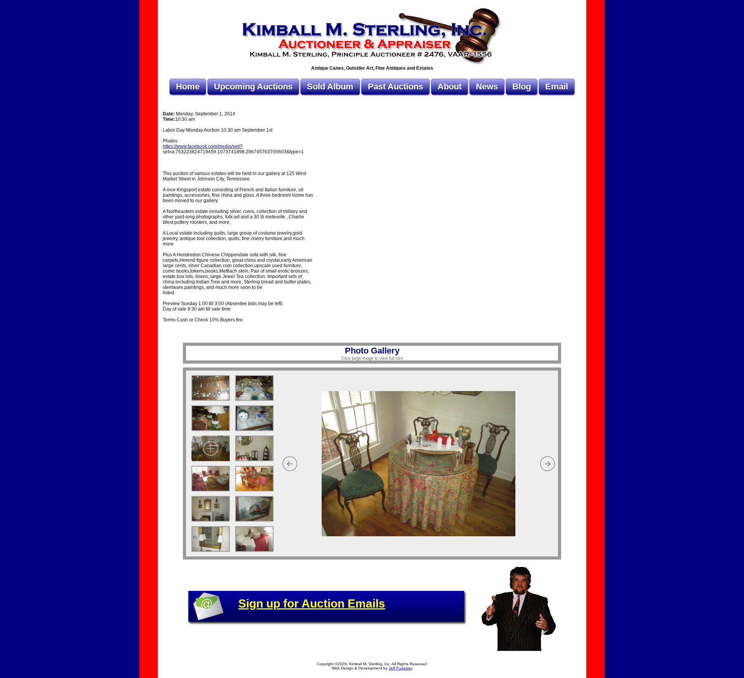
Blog (521, 86)
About (449, 86)
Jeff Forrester (400, 668)
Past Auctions (395, 86)
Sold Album (330, 86)
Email (556, 86)
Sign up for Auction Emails (311, 603)
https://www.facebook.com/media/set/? (203, 146)
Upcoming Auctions (253, 86)
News (487, 86)
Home (188, 86)
